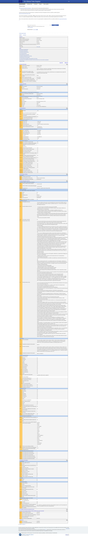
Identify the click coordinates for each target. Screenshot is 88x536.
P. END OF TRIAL (22, 61)
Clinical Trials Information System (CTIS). (24, 13)
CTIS (45, 529)
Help (68, 1)
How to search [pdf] (30, 27)
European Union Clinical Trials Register (25, 8)
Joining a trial (29, 4)
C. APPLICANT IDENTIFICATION (24, 52)
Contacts (35, 4)
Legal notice (67, 528)
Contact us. (23, 524)
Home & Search (22, 4)
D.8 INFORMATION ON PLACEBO (24, 54)
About (40, 4)
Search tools (35, 29)
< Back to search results (22, 33)
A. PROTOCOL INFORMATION (24, 49)
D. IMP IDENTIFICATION (23, 53)
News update (46, 4)
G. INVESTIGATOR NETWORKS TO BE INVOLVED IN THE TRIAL (28, 58)
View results (38, 46)
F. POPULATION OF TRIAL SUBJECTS (25, 57)
